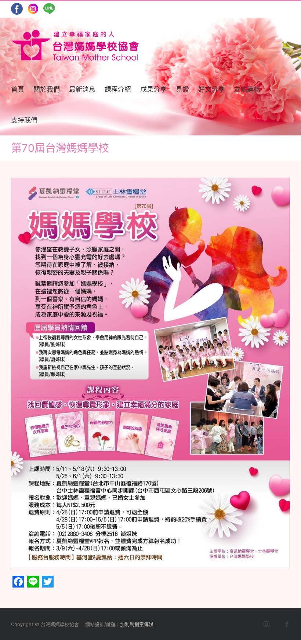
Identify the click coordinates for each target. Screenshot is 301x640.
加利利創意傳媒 (136, 624)
